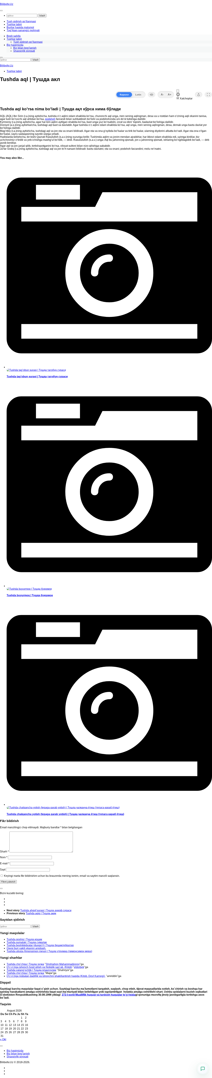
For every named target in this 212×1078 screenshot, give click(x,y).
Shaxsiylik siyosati (24, 50)
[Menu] (1, 10)
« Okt (3, 1039)
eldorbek (79, 967)
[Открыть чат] (202, 1068)
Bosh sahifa (14, 36)
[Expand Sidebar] (1, 888)
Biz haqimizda (15, 44)
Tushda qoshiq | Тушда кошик (24, 939)
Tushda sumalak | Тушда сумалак (27, 942)
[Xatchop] (177, 91)
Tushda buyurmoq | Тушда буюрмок (30, 595)
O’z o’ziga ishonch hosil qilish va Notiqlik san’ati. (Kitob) (39, 967)
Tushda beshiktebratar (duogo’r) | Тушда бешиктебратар (40, 945)
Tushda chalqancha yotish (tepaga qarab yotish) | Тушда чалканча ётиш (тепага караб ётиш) (65, 814)
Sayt (2, 869)
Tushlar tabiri (14, 24)
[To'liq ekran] (208, 94)
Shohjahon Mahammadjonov (63, 964)
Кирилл (124, 94)
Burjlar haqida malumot (20, 27)
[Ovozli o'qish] (151, 94)
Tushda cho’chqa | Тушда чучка (25, 964)
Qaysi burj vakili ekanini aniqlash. (26, 948)
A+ (169, 94)
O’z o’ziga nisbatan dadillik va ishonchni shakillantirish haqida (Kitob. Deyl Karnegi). (56, 976)
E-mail (4, 863)
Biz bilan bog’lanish (24, 47)
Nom (3, 857)
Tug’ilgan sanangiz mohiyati (23, 30)
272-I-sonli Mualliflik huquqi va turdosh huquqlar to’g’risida (98, 994)
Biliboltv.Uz (6, 4)
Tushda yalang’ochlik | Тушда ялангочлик (31, 970)
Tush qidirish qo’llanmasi (21, 21)
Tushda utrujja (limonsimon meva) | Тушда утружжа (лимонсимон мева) (49, 951)
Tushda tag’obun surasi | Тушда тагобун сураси (37, 376)
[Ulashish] (198, 94)
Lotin (138, 94)
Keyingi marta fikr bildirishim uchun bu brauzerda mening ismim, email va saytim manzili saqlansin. (62, 875)
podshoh (50, 119)
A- (162, 94)
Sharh (4, 851)
